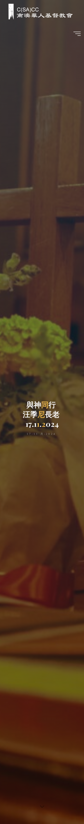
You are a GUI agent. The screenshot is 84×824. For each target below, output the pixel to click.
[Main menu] (77, 34)
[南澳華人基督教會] (38, 11)
